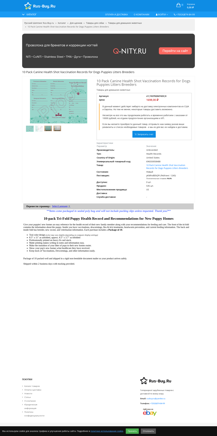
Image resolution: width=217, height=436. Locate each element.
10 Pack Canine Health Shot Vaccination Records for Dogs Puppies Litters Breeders (167, 166)
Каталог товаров (32, 386)
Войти (162, 14)
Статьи (27, 397)
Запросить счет (145, 134)
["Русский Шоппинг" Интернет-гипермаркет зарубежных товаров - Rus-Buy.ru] (39, 4)
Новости (28, 393)
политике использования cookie (106, 431)
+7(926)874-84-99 (185, 14)
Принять (132, 431)
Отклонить (148, 431)
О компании (141, 14)
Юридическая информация (30, 406)
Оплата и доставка (116, 14)
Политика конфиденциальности (34, 414)
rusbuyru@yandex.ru (156, 398)
